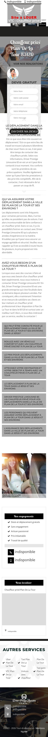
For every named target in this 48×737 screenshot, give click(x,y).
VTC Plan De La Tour (10, 674)
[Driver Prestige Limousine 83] (24, 13)
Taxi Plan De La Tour (25, 662)
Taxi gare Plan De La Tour (41, 671)
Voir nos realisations (28, 63)
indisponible (14, 1)
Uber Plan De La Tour (9, 662)
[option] (17, 24)
